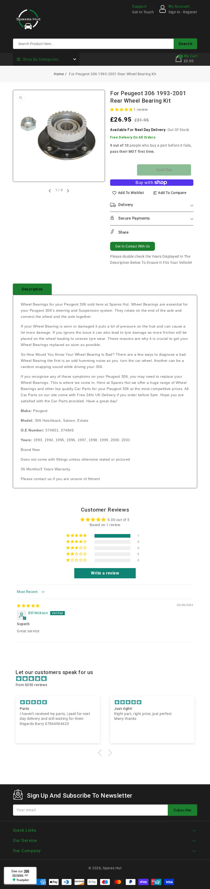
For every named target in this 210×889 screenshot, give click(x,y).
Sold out (164, 170)
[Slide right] (67, 190)
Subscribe (182, 810)
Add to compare (172, 193)
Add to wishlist (131, 193)
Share (123, 232)
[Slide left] (50, 190)
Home (59, 74)
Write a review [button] (105, 573)
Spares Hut (112, 868)
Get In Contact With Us (132, 246)
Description (32, 289)
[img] (28, 606)
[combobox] (105, 43)
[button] (122, 109)
